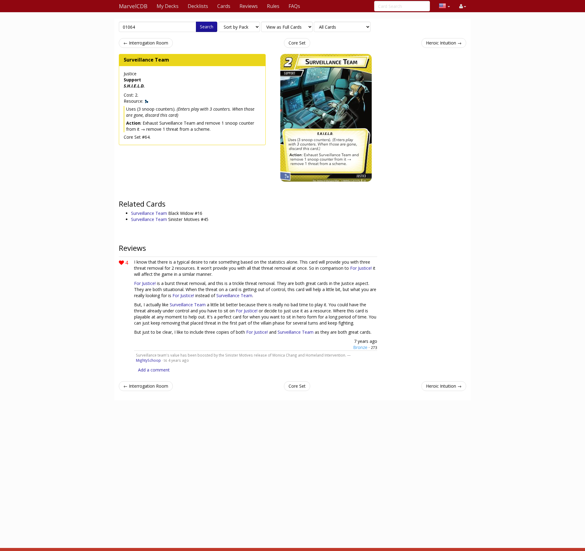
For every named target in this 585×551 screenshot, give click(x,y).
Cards (223, 6)
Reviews (248, 6)
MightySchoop (148, 360)
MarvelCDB (133, 6)
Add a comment (154, 370)
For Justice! (361, 268)
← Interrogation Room (145, 43)
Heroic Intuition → (444, 43)
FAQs (294, 6)
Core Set (297, 43)
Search (206, 27)
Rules (273, 6)
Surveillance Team (146, 59)
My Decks (168, 6)
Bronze (360, 347)
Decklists (198, 6)
